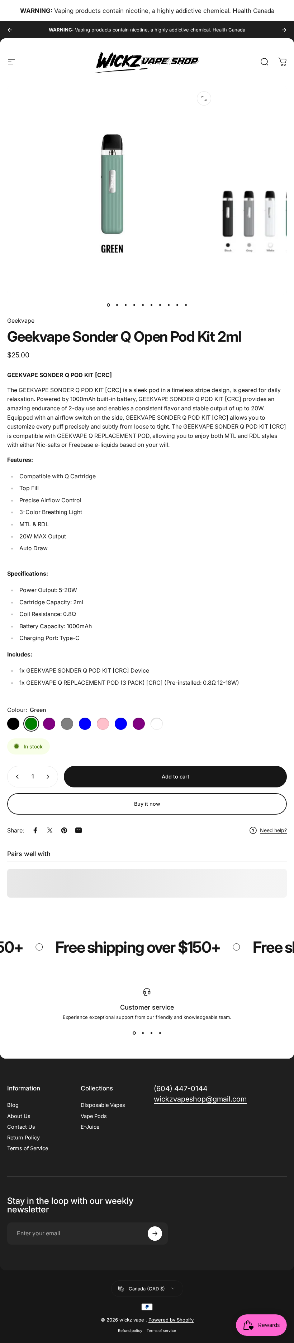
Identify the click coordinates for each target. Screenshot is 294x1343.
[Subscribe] (155, 1233)
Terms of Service (27, 1148)
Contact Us (21, 1127)
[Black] (13, 724)
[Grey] (67, 724)
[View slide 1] (134, 1033)
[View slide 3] (151, 1033)
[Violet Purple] (139, 724)
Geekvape (20, 320)
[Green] (31, 724)
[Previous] (10, 29)
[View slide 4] (160, 1033)
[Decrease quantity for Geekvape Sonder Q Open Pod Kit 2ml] (16, 776)
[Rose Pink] (103, 724)
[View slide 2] (142, 1033)
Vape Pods (94, 1116)
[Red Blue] (85, 724)
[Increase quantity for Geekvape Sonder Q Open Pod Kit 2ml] (49, 776)
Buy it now (147, 804)
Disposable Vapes (103, 1105)
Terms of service (161, 1330)
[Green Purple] (49, 724)
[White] (157, 724)
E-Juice (90, 1127)
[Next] (284, 29)
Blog (13, 1105)
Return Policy (23, 1137)
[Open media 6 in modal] (204, 98)
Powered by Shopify (171, 1320)
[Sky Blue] (121, 724)
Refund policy (130, 1330)
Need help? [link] (273, 830)
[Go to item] (108, 305)
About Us (18, 1116)
